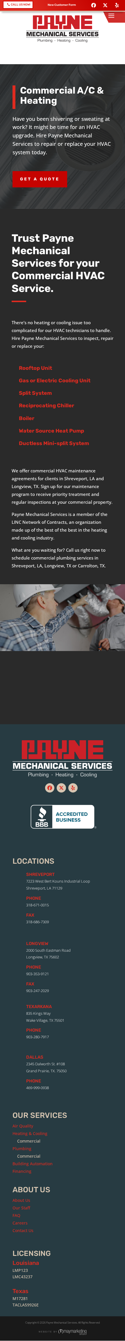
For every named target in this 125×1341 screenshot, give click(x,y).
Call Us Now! (21, 4)
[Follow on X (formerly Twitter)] (105, 5)
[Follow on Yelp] (117, 5)
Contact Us (62, 707)
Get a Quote (40, 179)
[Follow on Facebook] (93, 5)
